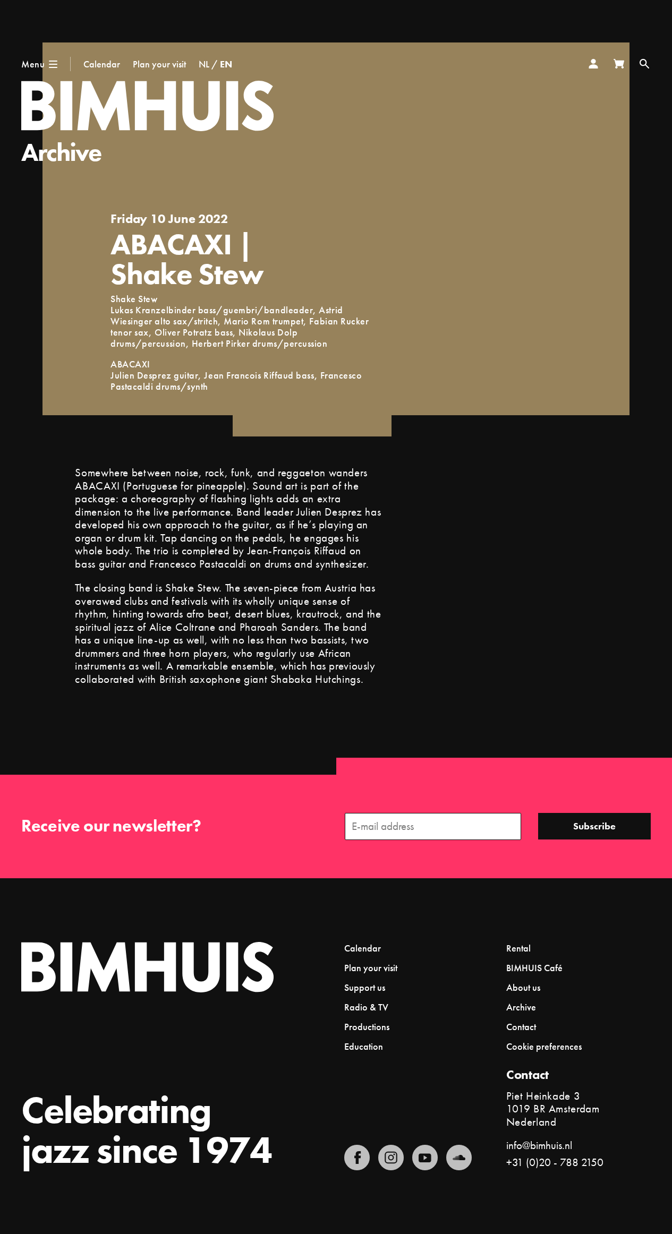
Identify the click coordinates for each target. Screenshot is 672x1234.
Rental (518, 948)
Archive (61, 152)
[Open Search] (644, 63)
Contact (521, 1027)
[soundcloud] (459, 1157)
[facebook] (357, 1157)
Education (363, 1046)
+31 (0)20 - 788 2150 (554, 1162)
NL (204, 64)
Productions (366, 1027)
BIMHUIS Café (534, 968)
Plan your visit (159, 64)
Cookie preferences (544, 1046)
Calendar (101, 64)
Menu (33, 64)
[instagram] (391, 1157)
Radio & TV (366, 1007)
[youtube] (425, 1157)
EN (226, 64)
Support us (364, 987)
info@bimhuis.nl (539, 1145)
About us (523, 987)
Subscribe (594, 826)
